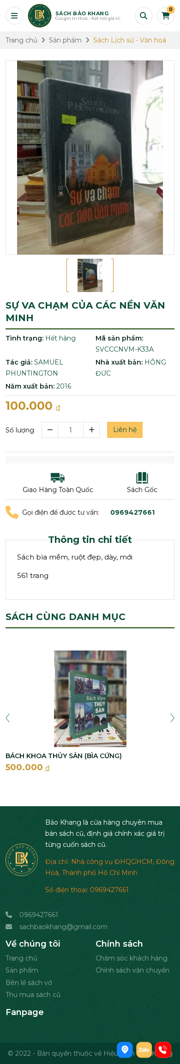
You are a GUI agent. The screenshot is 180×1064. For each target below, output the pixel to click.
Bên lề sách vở (29, 983)
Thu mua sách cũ (33, 995)
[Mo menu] (14, 15)
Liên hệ (125, 430)
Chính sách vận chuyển (132, 970)
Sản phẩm (22, 970)
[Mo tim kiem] (143, 15)
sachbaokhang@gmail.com (63, 927)
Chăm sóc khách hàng (132, 958)
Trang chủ (21, 958)
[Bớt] (50, 430)
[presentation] (8, 717)
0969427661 (38, 915)
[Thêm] (92, 430)
